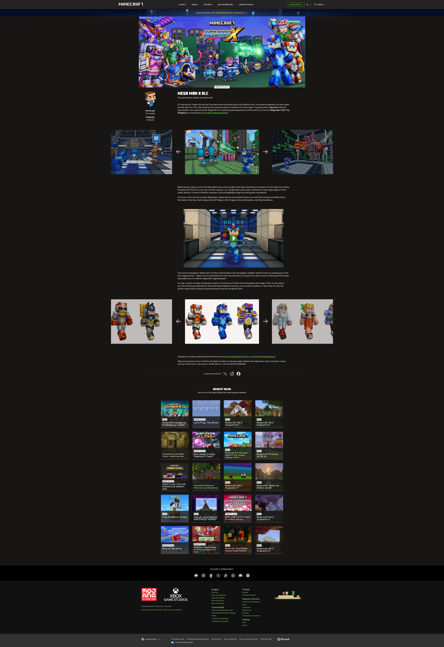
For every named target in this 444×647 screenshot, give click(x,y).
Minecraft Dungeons (218, 598)
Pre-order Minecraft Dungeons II (228, 13)
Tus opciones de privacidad (184, 642)
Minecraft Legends (218, 601)
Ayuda (244, 605)
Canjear (244, 625)
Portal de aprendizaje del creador (222, 610)
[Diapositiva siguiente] (265, 151)
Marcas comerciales (230, 639)
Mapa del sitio (246, 610)
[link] (196, 575)
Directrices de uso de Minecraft (152, 610)
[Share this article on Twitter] (225, 374)
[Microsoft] (283, 639)
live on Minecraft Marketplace (215, 113)
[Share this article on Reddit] (232, 374)
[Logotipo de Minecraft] (131, 4)
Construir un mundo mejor (220, 618)
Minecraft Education (218, 603)
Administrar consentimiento (173, 610)
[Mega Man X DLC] (234, 238)
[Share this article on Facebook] (238, 374)
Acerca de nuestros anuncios (248, 639)
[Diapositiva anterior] (178, 151)
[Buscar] (309, 4)
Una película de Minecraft (220, 621)
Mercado (245, 592)
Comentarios (246, 607)
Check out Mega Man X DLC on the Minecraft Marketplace (249, 356)
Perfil (244, 622)
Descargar (245, 613)
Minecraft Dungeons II (219, 595)
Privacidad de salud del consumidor (197, 639)
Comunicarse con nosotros (250, 616)
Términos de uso (216, 639)
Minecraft (215, 592)
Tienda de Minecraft (248, 595)
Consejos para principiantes (251, 602)
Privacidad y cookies (177, 639)
